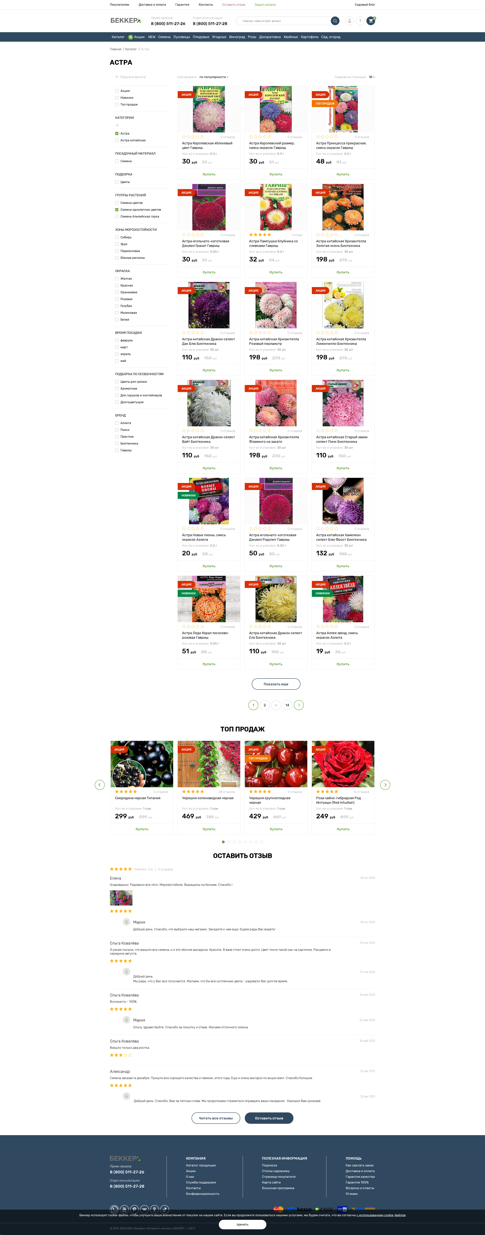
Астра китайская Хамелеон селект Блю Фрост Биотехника (341, 537)
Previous (100, 785)
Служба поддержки (201, 1182)
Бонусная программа (278, 1188)
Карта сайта (271, 1182)
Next (385, 785)
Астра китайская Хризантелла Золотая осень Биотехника (341, 243)
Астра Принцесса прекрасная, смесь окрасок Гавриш (341, 145)
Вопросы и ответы (360, 1188)
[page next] (299, 705)
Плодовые (201, 37)
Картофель (309, 37)
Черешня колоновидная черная (208, 798)
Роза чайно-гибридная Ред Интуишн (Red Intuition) (338, 800)
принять (243, 1224)
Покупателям (119, 4)
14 (287, 705)
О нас (190, 1177)
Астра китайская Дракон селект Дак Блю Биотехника (208, 341)
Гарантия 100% (357, 1182)
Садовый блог (365, 4)
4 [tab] (239, 842)
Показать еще (276, 684)
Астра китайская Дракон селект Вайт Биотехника (208, 439)
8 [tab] (261, 842)
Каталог (118, 37)
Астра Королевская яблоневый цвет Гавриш (207, 145)
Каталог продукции (201, 1165)
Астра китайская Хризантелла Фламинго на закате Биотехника (274, 439)
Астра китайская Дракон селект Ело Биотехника (275, 635)
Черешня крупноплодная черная (269, 800)
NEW (151, 37)
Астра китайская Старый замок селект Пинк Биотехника (342, 439)
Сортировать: (187, 77)
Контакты (206, 4)
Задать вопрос (265, 4)
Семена (164, 37)
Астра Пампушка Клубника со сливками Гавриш (273, 243)
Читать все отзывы (216, 1118)
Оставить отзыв (233, 4)
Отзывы (352, 1194)
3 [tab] (234, 842)
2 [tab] (228, 842)
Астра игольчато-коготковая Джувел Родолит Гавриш (272, 537)
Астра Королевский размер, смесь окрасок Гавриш (272, 145)
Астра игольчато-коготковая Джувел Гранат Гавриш (205, 243)
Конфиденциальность (202, 1194)
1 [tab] (223, 842)
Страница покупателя (279, 1177)
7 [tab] (256, 842)
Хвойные (291, 37)
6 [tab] (250, 842)
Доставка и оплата (152, 4)
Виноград (237, 37)
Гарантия (182, 4)
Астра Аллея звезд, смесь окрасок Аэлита (337, 635)
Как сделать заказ (360, 1165)
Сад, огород (330, 37)
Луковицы (181, 37)
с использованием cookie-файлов (381, 1215)
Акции (139, 37)
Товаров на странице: (350, 77)
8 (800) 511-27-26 (168, 24)
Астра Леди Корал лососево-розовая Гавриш (205, 635)
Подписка (269, 1165)
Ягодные (219, 37)
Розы (252, 37)
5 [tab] (245, 842)
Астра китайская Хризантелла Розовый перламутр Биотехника (274, 341)
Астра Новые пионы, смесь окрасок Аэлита (204, 537)
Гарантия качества (360, 1177)
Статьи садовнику (276, 1171)
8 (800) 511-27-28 (210, 24)
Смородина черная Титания (137, 798)
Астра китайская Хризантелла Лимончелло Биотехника (341, 341)
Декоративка (270, 37)
